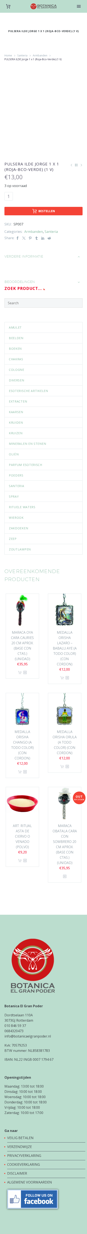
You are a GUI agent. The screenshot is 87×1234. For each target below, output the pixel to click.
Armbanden (40, 55)
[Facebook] (17, 238)
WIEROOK (16, 518)
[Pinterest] (30, 238)
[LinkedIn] (43, 238)
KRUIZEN (16, 433)
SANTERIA (16, 486)
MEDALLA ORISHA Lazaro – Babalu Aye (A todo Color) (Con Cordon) (65, 648)
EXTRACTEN (18, 401)
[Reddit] (49, 238)
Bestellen (46, 211)
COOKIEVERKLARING (23, 1164)
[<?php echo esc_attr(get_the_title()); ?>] (25, 672)
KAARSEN (16, 412)
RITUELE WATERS (22, 507)
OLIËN (14, 454)
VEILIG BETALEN (20, 1138)
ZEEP (13, 539)
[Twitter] (24, 238)
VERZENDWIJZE (19, 1146)
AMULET (15, 327)
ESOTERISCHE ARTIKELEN (28, 391)
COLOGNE (16, 370)
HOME (79, 13)
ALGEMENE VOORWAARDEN (29, 1182)
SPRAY (14, 496)
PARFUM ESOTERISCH (25, 465)
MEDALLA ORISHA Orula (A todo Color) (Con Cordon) (65, 742)
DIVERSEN (16, 380)
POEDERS (16, 475)
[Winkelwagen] (8, 6)
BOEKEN (15, 349)
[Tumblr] (36, 238)
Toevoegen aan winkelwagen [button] (20, 672)
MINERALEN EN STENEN (27, 444)
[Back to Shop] (76, 165)
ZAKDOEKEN (18, 528)
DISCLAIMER (17, 1173)
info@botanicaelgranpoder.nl (27, 1036)
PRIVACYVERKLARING (24, 1155)
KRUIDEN (16, 422)
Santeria (22, 55)
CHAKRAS (16, 359)
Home (8, 55)
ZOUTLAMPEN (20, 549)
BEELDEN (16, 338)
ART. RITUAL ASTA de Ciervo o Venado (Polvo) (22, 836)
